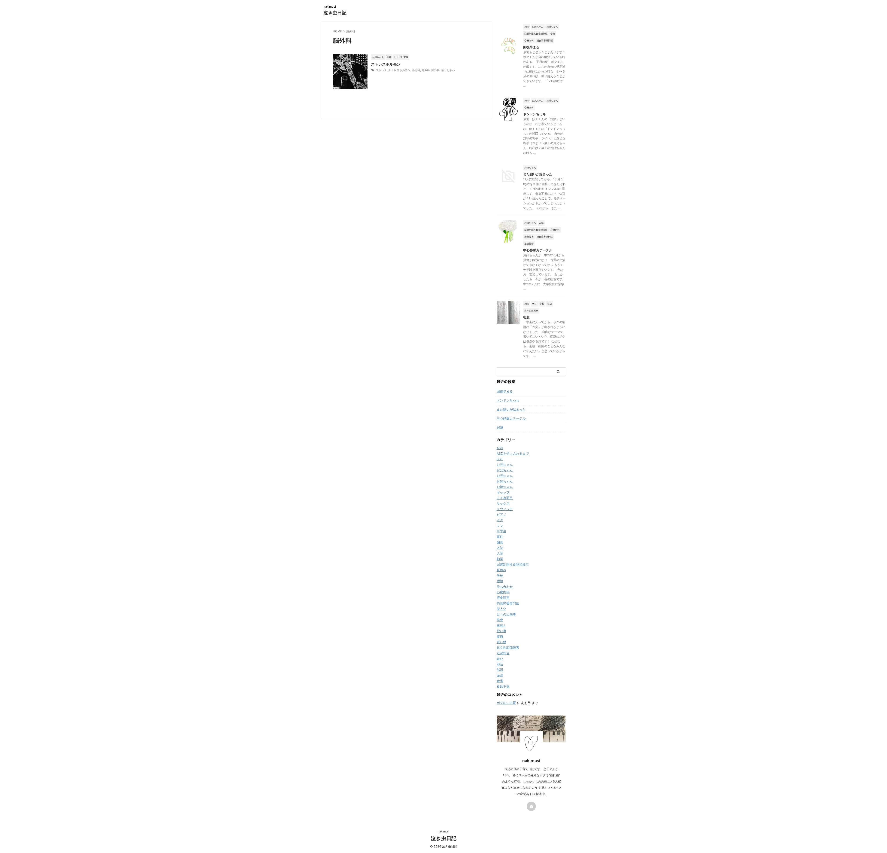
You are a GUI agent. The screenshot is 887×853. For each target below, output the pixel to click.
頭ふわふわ (448, 70)
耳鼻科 (426, 70)
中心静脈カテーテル (537, 250)
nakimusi (443, 831)
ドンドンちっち (534, 114)
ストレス (381, 70)
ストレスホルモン (386, 64)
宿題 (526, 317)
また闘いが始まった (537, 174)
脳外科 (435, 70)
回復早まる (531, 47)
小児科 (416, 70)
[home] (531, 806)
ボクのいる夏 (506, 703)
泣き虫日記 (334, 12)
